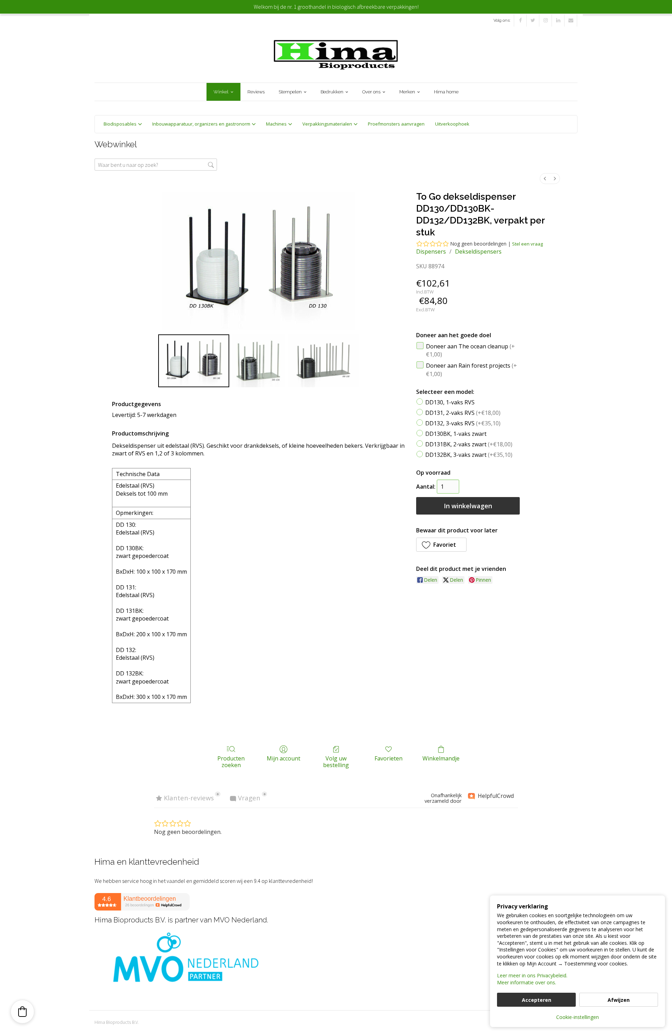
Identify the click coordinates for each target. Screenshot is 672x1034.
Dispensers (431, 251)
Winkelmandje (441, 758)
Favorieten (388, 758)
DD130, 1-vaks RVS (450, 402)
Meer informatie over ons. (526, 982)
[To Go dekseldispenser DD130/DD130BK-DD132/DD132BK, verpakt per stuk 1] (258, 360)
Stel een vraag (527, 244)
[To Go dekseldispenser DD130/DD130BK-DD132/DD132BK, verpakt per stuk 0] (193, 360)
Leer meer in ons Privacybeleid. (532, 975)
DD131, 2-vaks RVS (462, 412)
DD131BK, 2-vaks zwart (468, 444)
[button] (441, 545)
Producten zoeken (231, 762)
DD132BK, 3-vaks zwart (468, 454)
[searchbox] (155, 164)
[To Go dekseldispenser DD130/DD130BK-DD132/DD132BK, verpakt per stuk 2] (323, 360)
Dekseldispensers (478, 251)
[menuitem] (545, 178)
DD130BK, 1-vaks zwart (455, 433)
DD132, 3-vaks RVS (462, 423)
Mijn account (283, 758)
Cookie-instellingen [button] (577, 1017)
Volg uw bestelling (336, 762)
